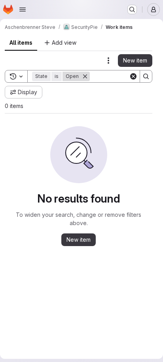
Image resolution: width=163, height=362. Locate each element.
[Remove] (85, 76)
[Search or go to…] (132, 9)
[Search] (146, 76)
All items (20, 42)
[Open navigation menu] (22, 9)
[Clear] (133, 76)
